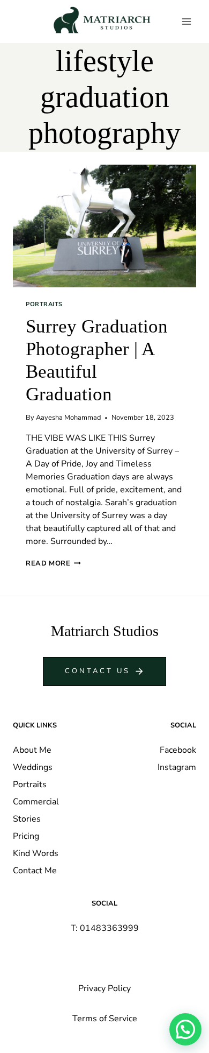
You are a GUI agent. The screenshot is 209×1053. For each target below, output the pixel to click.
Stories (27, 819)
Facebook (178, 750)
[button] (185, 1029)
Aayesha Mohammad (68, 417)
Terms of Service (104, 1018)
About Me (32, 750)
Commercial (36, 802)
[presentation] (104, 226)
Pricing (26, 836)
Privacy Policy (104, 988)
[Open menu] (186, 21)
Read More (53, 563)
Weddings (33, 767)
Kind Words (35, 853)
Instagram (177, 767)
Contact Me (35, 871)
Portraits (44, 304)
